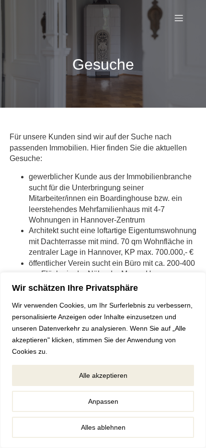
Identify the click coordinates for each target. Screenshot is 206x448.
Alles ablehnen (103, 427)
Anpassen (103, 401)
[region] (103, 360)
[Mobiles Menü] (179, 18)
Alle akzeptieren (103, 375)
